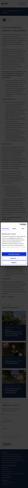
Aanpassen (13, 258)
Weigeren (14, 262)
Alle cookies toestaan (14, 254)
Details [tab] (14, 228)
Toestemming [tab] (5, 228)
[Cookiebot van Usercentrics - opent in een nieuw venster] (20, 224)
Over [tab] (23, 228)
